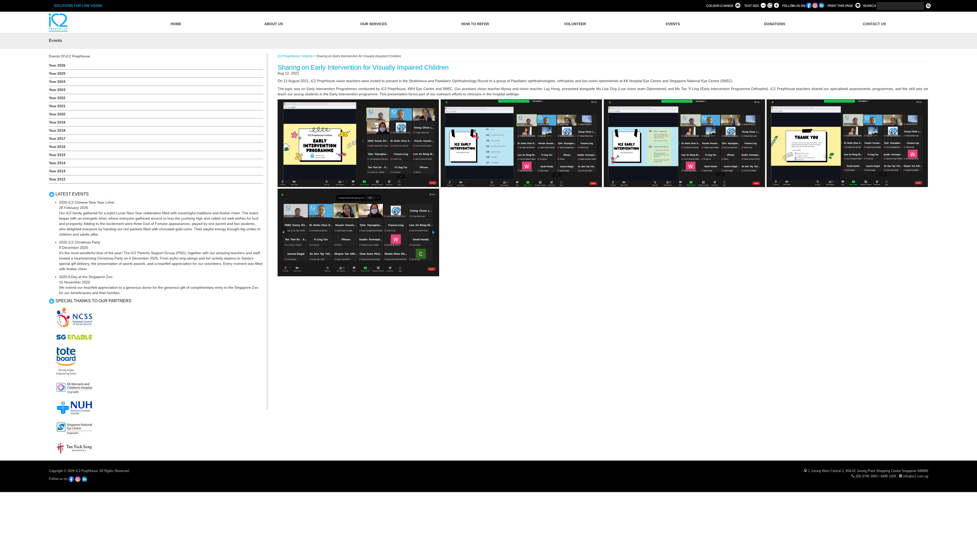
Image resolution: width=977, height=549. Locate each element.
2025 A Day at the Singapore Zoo (85, 277)
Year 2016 (57, 147)
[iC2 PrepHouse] (57, 22)
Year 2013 (57, 171)
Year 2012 (57, 179)
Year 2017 (57, 138)
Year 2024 (57, 82)
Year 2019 (57, 122)
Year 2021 (57, 106)
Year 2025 (57, 73)
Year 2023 (57, 90)
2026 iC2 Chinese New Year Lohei (86, 202)
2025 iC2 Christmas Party (79, 242)
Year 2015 (57, 155)
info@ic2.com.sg (915, 476)
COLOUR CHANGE (720, 6)
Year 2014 (57, 163)
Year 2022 (57, 98)
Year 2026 (57, 65)
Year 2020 (57, 114)
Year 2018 (57, 130)
